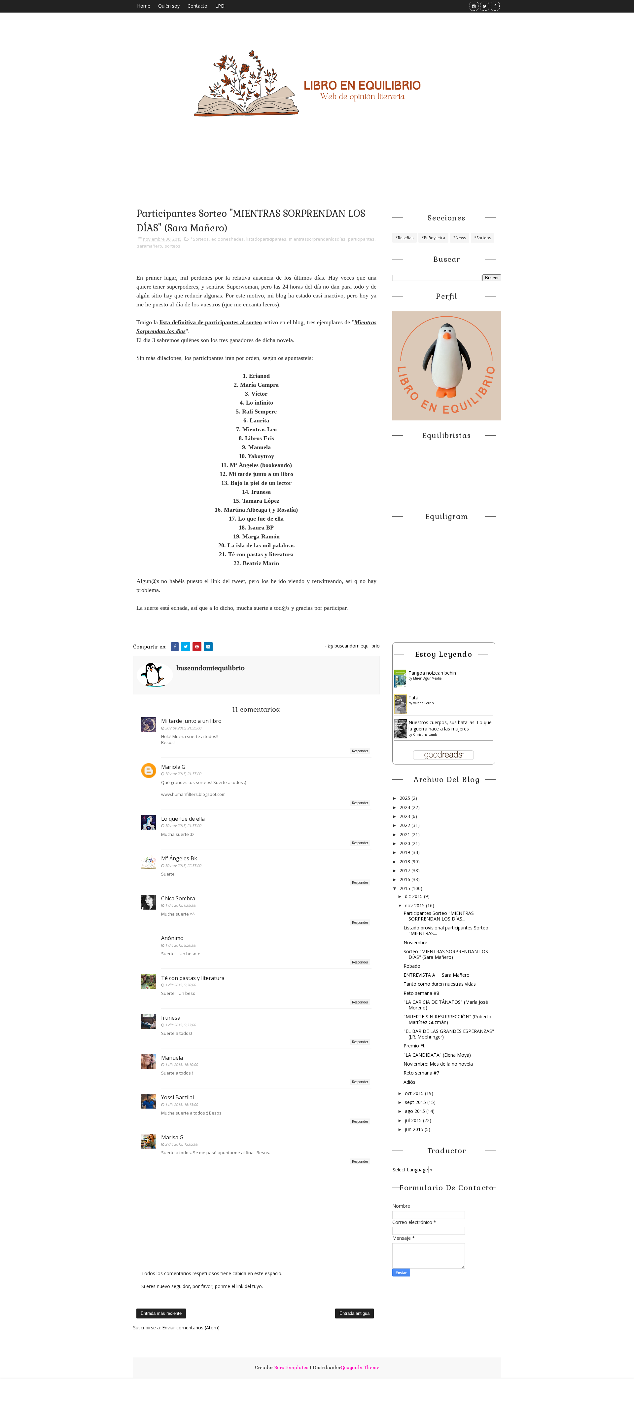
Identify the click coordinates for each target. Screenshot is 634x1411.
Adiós (409, 1082)
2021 (405, 834)
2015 (405, 888)
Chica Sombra (178, 898)
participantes (361, 239)
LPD (220, 6)
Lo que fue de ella (183, 818)
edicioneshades (227, 239)
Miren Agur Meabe (427, 678)
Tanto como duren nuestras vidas (440, 984)
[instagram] (474, 6)
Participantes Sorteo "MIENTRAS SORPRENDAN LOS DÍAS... (439, 916)
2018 (405, 861)
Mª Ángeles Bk (179, 858)
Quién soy (169, 6)
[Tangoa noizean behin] (400, 678)
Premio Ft (414, 1045)
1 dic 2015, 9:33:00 (180, 1024)
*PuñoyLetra (433, 238)
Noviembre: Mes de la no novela (438, 1064)
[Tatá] (400, 703)
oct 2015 (415, 1093)
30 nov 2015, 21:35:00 (183, 727)
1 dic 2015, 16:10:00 (181, 1064)
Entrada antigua (354, 1313)
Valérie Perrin (423, 703)
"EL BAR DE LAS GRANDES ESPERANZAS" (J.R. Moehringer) (449, 1034)
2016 (405, 879)
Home (143, 6)
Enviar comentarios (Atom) (191, 1327)
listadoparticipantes (266, 239)
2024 (405, 807)
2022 (405, 825)
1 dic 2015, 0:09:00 (180, 905)
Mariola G (173, 766)
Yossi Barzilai (177, 1097)
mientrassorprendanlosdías (317, 239)
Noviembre (415, 942)
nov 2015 (415, 905)
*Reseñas (404, 238)
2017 (405, 870)
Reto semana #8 (421, 993)
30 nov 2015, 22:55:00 (183, 865)
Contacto (197, 6)
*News (459, 238)
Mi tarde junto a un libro (191, 721)
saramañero (149, 246)
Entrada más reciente (161, 1313)
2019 (405, 852)
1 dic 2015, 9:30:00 (180, 984)
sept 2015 (416, 1102)
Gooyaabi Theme (360, 1367)
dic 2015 (414, 896)
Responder (360, 751)
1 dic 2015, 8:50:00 (180, 945)
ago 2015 (415, 1111)
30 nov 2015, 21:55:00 (183, 773)
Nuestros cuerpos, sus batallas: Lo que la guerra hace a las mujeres (450, 725)
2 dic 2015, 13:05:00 (181, 1144)
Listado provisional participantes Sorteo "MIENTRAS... (446, 930)
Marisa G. (172, 1137)
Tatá (413, 697)
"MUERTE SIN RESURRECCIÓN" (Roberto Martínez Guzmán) (447, 1019)
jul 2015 (414, 1120)
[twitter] (484, 6)
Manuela (172, 1057)
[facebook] (495, 6)
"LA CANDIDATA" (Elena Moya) (437, 1055)
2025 (405, 798)
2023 (405, 816)
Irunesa (170, 1017)
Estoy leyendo (444, 654)
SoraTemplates (291, 1367)
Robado (412, 966)
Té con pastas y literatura (193, 978)
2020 (405, 843)
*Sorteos (200, 239)
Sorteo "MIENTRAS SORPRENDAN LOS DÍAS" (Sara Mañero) (446, 954)
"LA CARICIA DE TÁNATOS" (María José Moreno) (446, 1005)
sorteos (172, 246)
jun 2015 (415, 1129)
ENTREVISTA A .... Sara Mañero (437, 975)
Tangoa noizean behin (432, 673)
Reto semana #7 (421, 1073)
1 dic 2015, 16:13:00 (181, 1104)
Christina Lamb (425, 734)
